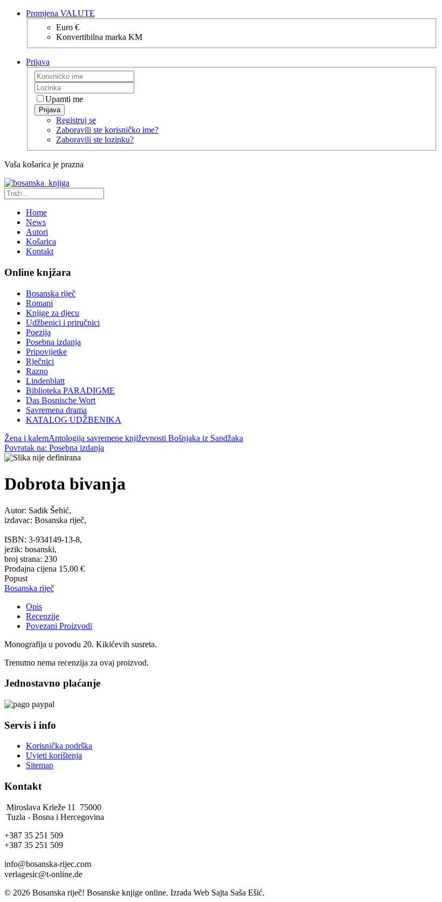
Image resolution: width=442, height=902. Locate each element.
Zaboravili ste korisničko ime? (107, 129)
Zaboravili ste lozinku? (95, 139)
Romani (39, 303)
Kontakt (39, 251)
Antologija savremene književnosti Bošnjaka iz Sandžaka (146, 438)
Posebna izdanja (53, 342)
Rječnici (40, 361)
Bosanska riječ (50, 293)
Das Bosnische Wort (60, 400)
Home (36, 212)
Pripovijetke (46, 351)
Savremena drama (56, 410)
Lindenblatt (45, 380)
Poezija (38, 332)
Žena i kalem (26, 438)
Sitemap (39, 765)
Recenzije (42, 616)
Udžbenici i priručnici (63, 322)
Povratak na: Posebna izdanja (54, 447)
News (36, 222)
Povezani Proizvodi (59, 625)
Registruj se (76, 120)
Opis (34, 606)
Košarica (41, 241)
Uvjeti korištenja (54, 755)
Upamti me (64, 99)
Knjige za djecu (52, 312)
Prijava (49, 110)
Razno (37, 371)
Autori (37, 231)
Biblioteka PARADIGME (70, 390)
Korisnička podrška (59, 745)
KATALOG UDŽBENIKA (73, 419)
